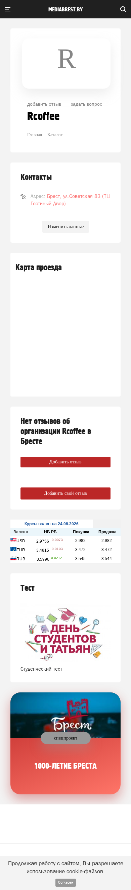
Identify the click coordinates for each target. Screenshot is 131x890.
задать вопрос (86, 103)
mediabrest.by (65, 9)
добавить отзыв (44, 103)
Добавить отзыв (65, 461)
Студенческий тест (41, 669)
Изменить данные (66, 226)
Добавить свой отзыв (65, 493)
